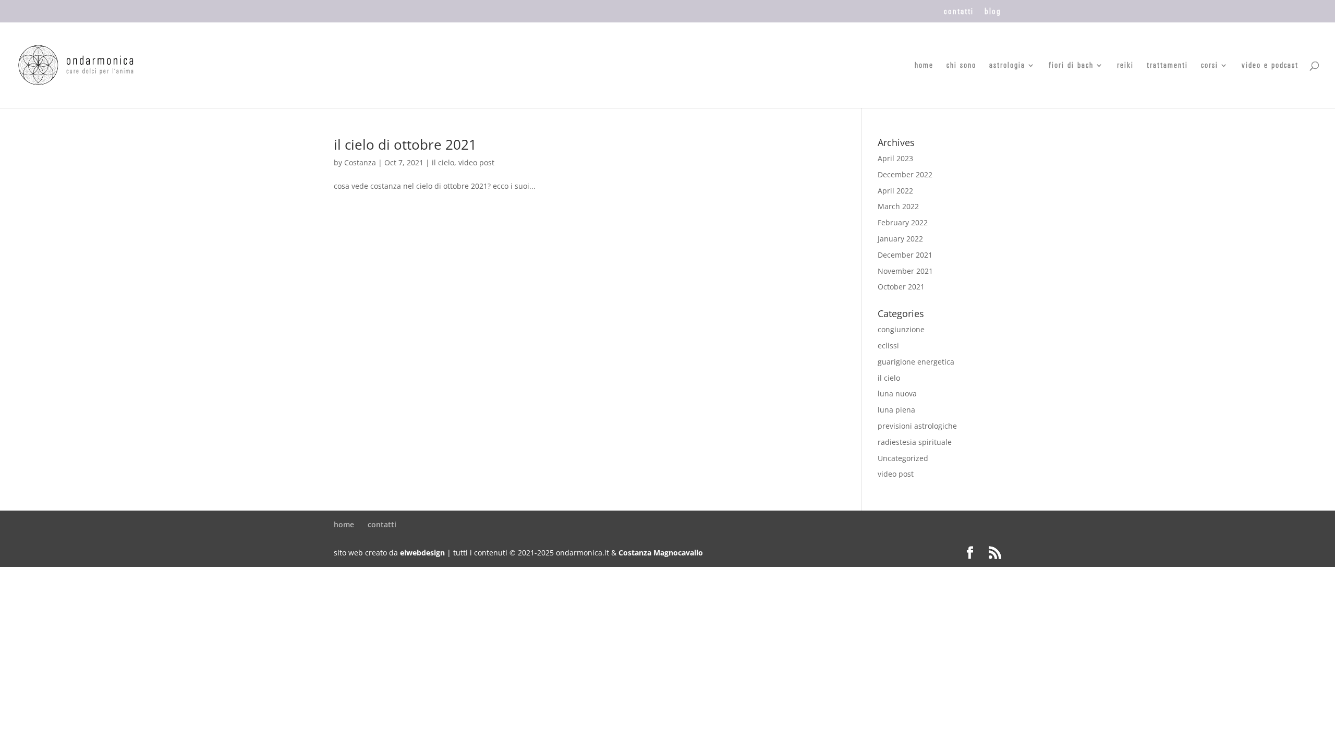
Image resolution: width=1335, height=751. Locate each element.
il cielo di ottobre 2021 (405, 144)
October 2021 (901, 287)
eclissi (888, 345)
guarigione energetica (916, 362)
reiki (1125, 66)
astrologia (1007, 66)
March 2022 (898, 206)
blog (993, 11)
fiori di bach (1071, 66)
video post (476, 162)
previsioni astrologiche (917, 426)
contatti (959, 11)
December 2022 (905, 174)
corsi (1209, 66)
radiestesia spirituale (915, 442)
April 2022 (895, 191)
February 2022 (903, 222)
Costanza (360, 162)
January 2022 (900, 239)
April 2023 (895, 158)
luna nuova (897, 393)
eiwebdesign (422, 553)
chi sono (961, 66)
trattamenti (1167, 66)
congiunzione (901, 329)
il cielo (443, 162)
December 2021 (905, 255)
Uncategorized (903, 458)
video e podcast (1270, 66)
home (924, 66)
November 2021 (905, 271)
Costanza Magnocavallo (660, 553)
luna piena (896, 410)
